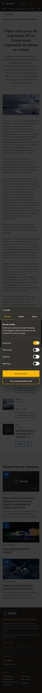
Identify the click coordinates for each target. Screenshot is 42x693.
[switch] (36, 350)
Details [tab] (21, 316)
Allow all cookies (21, 374)
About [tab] (34, 316)
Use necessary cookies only (21, 381)
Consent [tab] (7, 316)
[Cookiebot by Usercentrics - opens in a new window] (29, 310)
